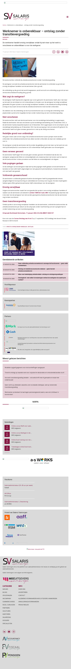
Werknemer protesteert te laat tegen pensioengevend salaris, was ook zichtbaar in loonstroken (32, 393)
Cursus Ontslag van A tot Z (23, 218)
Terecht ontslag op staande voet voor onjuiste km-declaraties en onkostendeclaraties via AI (34, 373)
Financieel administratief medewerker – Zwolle (20, 502)
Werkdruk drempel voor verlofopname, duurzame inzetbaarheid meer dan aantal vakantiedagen (38, 332)
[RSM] (10, 522)
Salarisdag (7, 617)
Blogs (5, 592)
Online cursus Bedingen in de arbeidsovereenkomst (28, 426)
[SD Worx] (11, 332)
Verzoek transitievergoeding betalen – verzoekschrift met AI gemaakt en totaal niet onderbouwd (32, 379)
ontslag (30, 226)
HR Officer (8, 485)
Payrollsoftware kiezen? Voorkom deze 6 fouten (29, 306)
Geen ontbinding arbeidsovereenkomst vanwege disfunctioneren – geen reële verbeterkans (43, 264)
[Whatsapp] (53, 51)
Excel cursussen (9, 605)
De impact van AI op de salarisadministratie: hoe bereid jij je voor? (34, 320)
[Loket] (11, 290)
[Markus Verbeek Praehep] (10, 348)
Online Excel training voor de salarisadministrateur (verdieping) (31, 433)
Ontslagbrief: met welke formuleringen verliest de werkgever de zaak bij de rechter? (42, 279)
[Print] (66, 51)
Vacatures (6, 611)
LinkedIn (4, 631)
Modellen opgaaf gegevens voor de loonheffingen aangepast (25, 367)
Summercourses (9, 602)
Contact (21, 595)
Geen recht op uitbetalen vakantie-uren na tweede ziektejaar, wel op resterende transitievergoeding (31, 386)
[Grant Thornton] (22, 531)
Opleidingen (7, 595)
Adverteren (22, 592)
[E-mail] (62, 51)
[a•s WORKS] (11, 343)
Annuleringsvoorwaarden (28, 602)
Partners (6, 608)
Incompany (7, 598)
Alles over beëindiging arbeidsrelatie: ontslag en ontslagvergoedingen (40, 274)
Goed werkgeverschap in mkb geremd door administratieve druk (34, 290)
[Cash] (11, 326)
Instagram (13, 631)
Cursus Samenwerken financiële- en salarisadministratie (29, 447)
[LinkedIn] (58, 51)
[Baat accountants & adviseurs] (10, 540)
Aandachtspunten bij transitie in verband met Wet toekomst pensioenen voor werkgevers (37, 337)
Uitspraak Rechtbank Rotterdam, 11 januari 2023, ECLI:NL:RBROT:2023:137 (28, 213)
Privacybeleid (23, 605)
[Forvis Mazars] (10, 531)
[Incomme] (11, 306)
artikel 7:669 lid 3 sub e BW (39, 193)
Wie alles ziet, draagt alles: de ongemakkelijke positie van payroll (33, 343)
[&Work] (11, 321)
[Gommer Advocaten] (10, 337)
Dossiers (6, 620)
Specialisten (7, 623)
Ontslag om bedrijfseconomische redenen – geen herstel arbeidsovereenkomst (36, 270)
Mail (9, 631)
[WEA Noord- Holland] (22, 522)
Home (4, 25)
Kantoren (6, 614)
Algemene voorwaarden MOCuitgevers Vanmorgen (37, 598)
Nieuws (5, 39)
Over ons (21, 589)
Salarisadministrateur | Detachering (16, 494)
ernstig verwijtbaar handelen (16, 226)
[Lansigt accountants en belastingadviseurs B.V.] (22, 540)
